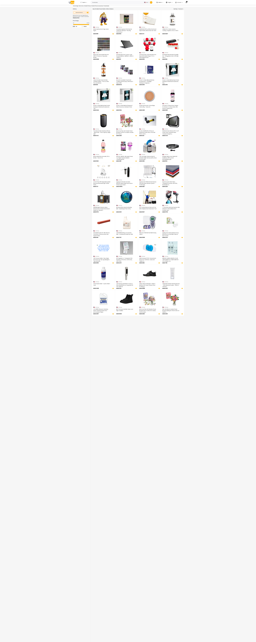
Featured (180, 9)
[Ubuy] (71, 2)
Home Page (75, 6)
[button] (159, 2)
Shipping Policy (76, 17)
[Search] (151, 2)
